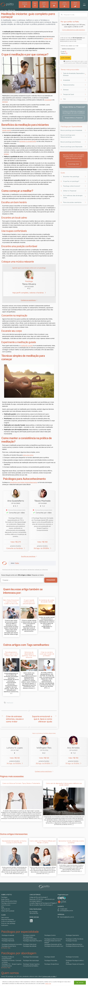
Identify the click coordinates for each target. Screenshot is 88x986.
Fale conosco (5, 917)
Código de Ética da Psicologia (38, 897)
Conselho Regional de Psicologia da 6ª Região (42, 903)
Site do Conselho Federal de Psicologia (40, 905)
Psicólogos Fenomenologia (30, 957)
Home (1, 10)
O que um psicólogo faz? (8, 921)
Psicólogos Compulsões (30, 939)
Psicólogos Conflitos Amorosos (53, 939)
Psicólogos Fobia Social (29, 944)
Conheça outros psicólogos (43, 771)
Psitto (17, 563)
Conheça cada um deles (49, 976)
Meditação (10, 703)
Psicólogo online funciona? (71, 186)
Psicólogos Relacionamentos (74, 944)
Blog (6, 10)
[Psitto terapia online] (44, 886)
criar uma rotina (28, 455)
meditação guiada (27, 345)
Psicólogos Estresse (71, 941)
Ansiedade (66, 80)
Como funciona (5, 905)
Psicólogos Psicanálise (50, 960)
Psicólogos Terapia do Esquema (75, 964)
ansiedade (48, 100)
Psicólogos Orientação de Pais (53, 944)
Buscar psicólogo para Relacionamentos (68, 136)
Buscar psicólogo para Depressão (71, 146)
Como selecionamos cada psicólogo (73, 30)
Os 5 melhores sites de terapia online (72, 196)
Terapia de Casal (68, 94)
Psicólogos (4, 897)
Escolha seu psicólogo (28, 556)
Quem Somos (5, 899)
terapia (6, 154)
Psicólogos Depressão (8, 941)
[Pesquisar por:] (22, 580)
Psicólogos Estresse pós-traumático (12, 944)
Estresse (65, 89)
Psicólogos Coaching (8, 939)
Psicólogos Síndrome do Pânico (75, 946)
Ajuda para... (5, 925)
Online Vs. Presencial (69, 191)
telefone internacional (68, 49)
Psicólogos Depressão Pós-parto (32, 941)
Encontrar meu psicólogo (71, 176)
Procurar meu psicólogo (8, 923)
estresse (5, 102)
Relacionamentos (68, 85)
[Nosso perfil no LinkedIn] (31, 920)
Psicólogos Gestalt (49, 957)
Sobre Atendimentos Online (9, 901)
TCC (64, 99)
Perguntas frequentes (7, 919)
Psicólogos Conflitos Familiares (74, 939)
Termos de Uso (5, 909)
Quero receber (65, 57)
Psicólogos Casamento (72, 935)
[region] (44, 982)
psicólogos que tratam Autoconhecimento (23, 482)
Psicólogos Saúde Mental (9, 946)
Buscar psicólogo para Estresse (71, 142)
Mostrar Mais (6, 948)
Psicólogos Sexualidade (29, 946)
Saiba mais (48, 983)
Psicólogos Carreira (50, 935)
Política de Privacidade (81, 63)
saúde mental (48, 38)
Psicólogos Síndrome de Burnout (53, 946)
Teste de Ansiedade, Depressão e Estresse (73, 74)
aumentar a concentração (27, 141)
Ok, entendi (79, 982)
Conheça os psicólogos (28, 300)
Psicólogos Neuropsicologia (31, 960)
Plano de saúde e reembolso (72, 202)
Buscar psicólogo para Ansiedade (71, 130)
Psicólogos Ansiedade (8, 935)
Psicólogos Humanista (72, 957)
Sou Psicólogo (33, 911)
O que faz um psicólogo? (71, 181)
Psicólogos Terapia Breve (51, 964)
